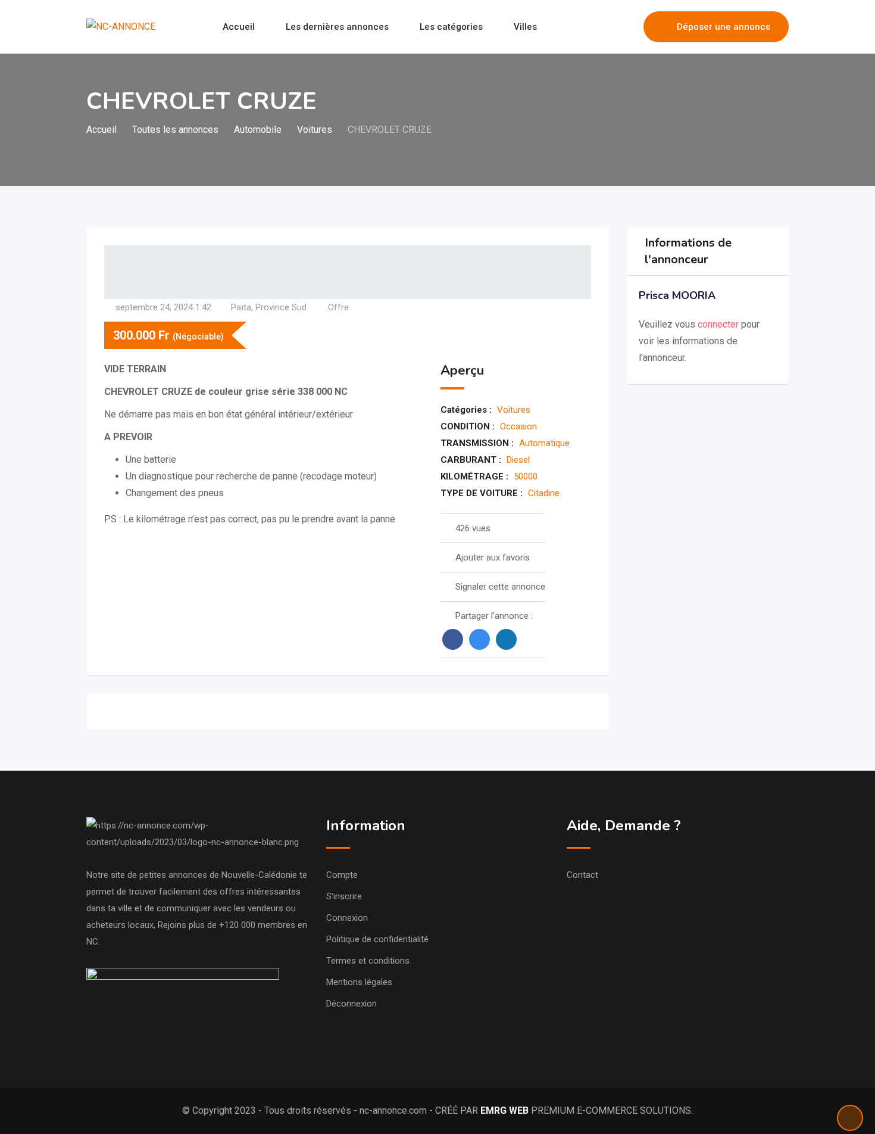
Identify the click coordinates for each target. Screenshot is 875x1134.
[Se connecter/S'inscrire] (628, 27)
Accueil (239, 26)
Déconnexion (351, 1003)
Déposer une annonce (724, 26)
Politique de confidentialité (377, 939)
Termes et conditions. (368, 960)
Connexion (347, 917)
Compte (342, 875)
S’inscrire (344, 896)
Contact (582, 875)
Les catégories (451, 26)
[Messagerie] (609, 27)
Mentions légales (359, 982)
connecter (719, 324)
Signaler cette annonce (500, 586)
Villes (525, 26)
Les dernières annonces (337, 26)
